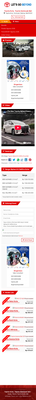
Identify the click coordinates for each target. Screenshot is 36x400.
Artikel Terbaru (5, 35)
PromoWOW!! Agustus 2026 (10, 32)
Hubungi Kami (19, 17)
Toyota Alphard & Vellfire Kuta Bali (18, 156)
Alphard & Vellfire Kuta (26, 163)
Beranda (3, 25)
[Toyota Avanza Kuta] (21, 336)
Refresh (21, 236)
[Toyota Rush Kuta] (23, 317)
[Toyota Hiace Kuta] (23, 345)
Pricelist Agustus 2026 (8, 28)
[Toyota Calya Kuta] (23, 308)
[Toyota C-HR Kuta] (23, 326)
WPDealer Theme (10, 396)
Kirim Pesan (28, 240)
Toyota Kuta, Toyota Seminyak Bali (18, 11)
